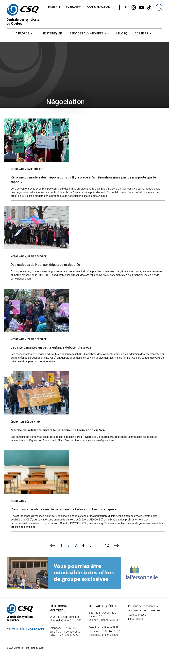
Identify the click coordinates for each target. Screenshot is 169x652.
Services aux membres (87, 33)
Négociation (18, 169)
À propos (23, 33)
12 (107, 545)
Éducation (17, 421)
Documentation (98, 7)
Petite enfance (37, 256)
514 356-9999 (70, 635)
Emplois (54, 7)
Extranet (73, 7)
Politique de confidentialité (143, 606)
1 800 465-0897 (71, 631)
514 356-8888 (71, 628)
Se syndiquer (52, 33)
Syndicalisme (35, 169)
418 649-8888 (110, 627)
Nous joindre (135, 618)
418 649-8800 (109, 634)
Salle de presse (137, 614)
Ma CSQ (121, 33)
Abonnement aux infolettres (144, 610)
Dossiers (142, 33)
